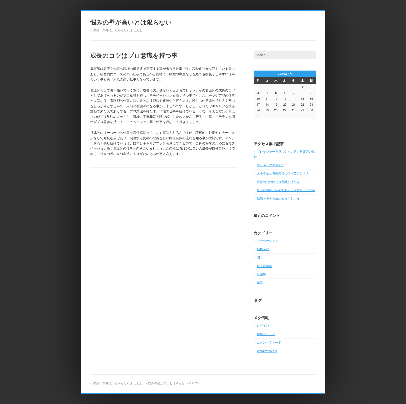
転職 (260, 282)
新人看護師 (264, 266)
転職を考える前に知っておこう (278, 198)
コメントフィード (269, 342)
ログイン (263, 325)
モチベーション (267, 240)
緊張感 (261, 274)
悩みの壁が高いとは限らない (131, 22)
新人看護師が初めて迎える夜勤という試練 (286, 190)
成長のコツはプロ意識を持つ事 (278, 181)
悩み (260, 257)
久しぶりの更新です (270, 164)
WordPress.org (267, 351)
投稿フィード (266, 334)
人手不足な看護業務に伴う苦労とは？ (283, 173)
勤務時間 (263, 249)
